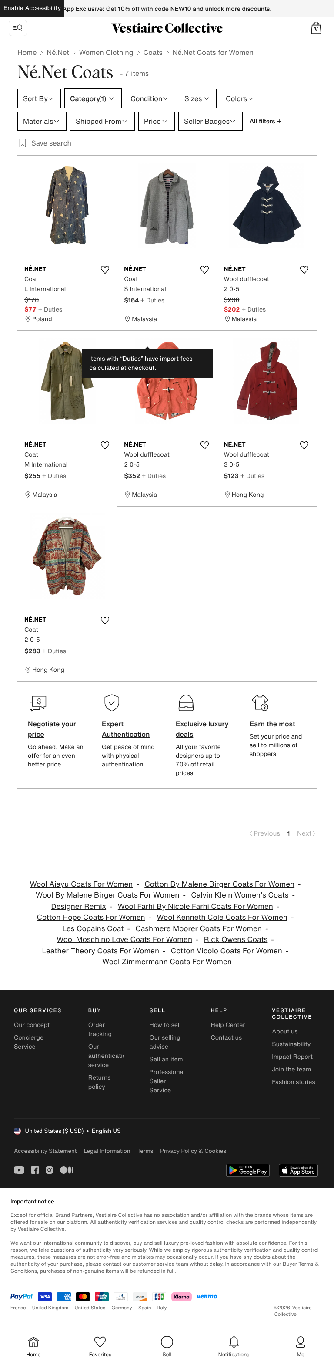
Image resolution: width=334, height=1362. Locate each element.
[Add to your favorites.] (105, 269)
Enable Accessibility (32, 8)
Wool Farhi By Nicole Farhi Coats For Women (195, 906)
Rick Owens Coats (236, 939)
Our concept (32, 1025)
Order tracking (100, 1029)
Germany (121, 1307)
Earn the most (272, 723)
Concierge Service (28, 1042)
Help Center (227, 1025)
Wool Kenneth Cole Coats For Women (222, 917)
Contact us (226, 1037)
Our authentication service (109, 1056)
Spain (144, 1307)
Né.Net (58, 52)
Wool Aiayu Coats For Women (81, 884)
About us (284, 1031)
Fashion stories (293, 1082)
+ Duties (50, 309)
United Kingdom (50, 1307)
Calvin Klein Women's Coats (239, 895)
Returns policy (99, 1082)
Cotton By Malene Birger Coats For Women (219, 884)
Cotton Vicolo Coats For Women (226, 950)
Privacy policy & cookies (193, 1151)
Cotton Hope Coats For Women (91, 917)
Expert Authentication (126, 728)
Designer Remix (78, 906)
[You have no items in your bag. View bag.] (316, 28)
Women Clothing (106, 52)
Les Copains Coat (93, 928)
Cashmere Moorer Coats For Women (198, 928)
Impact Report (292, 1056)
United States (90, 1307)
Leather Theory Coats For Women (100, 950)
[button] (316, 28)
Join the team (291, 1069)
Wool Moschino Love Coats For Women (124, 939)
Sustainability (291, 1044)
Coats (153, 52)
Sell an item (166, 1059)
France (18, 1307)
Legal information (107, 1151)
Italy (162, 1307)
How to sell (165, 1025)
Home (27, 52)
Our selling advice (165, 1042)
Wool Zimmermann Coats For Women (167, 961)
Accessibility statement (45, 1151)
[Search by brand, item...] (18, 28)
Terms (145, 1151)
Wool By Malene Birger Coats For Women (107, 895)
